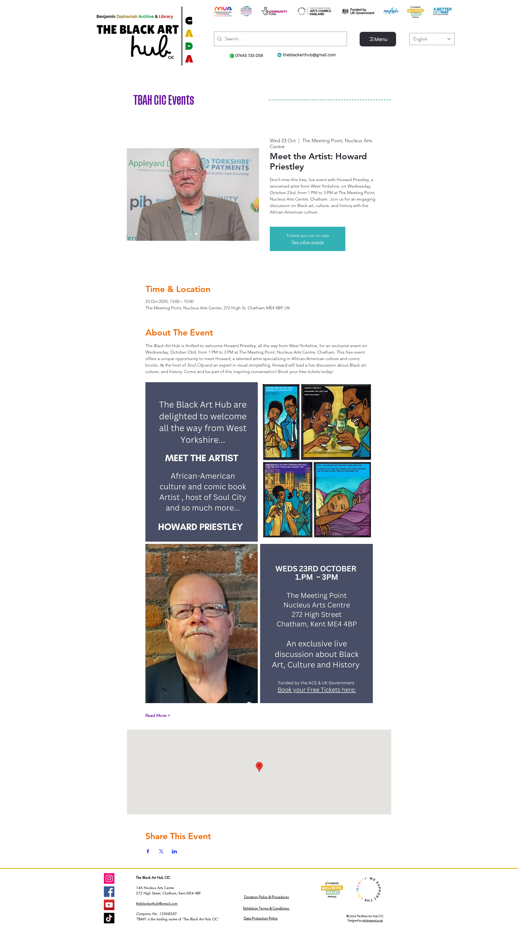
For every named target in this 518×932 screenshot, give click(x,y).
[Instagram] (109, 878)
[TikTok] (109, 918)
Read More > (158, 715)
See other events (308, 242)
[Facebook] (109, 891)
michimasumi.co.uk (372, 920)
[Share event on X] (161, 851)
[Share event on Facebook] (148, 851)
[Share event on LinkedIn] (174, 851)
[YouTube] (109, 905)
